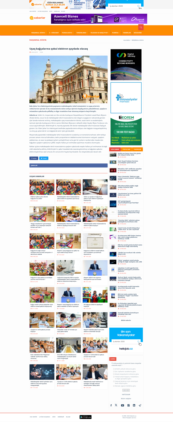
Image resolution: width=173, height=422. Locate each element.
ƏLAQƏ (63, 11)
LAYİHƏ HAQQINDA (43, 11)
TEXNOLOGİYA (67, 33)
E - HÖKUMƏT (54, 33)
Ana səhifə (126, 40)
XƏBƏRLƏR (57, 11)
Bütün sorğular (126, 398)
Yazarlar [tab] (137, 149)
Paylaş (34, 158)
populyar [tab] (126, 149)
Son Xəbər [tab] (115, 149)
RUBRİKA (115, 33)
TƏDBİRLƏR (127, 33)
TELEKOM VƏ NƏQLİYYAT (99, 33)
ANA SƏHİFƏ (33, 11)
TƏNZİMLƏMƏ (81, 33)
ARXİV (50, 11)
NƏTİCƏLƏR (126, 394)
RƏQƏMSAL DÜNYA (38, 33)
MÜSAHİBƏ (138, 33)
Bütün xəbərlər (126, 320)
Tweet (45, 158)
